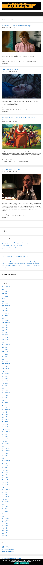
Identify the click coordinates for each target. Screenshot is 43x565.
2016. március (5, 440)
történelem (21, 215)
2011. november (5, 501)
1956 (4, 215)
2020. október (5, 361)
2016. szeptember (6, 429)
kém (26, 261)
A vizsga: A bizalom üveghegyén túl (12, 169)
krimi (24, 261)
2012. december (5, 482)
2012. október (5, 486)
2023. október (5, 303)
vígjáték (34, 61)
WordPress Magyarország (8, 551)
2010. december (5, 518)
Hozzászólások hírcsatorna (8, 549)
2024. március (5, 300)
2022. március (5, 332)
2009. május (5, 532)
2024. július (4, 295)
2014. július (4, 462)
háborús (8, 261)
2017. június (5, 414)
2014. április (5, 465)
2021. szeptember (6, 342)
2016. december (5, 424)
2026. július (4, 288)
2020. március (5, 368)
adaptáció (5, 161)
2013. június (5, 477)
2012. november (5, 484)
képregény (30, 261)
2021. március (5, 353)
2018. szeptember (6, 392)
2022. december (5, 318)
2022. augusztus (6, 324)
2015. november (5, 445)
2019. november (5, 373)
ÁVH (7, 215)
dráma (4, 109)
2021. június (5, 347)
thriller (9, 265)
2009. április (5, 533)
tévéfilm (17, 215)
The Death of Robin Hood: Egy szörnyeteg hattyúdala (14, 242)
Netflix (8, 263)
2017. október (5, 407)
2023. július (4, 308)
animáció (10, 161)
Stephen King (4, 265)
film (4, 59)
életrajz (4, 267)
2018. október (5, 390)
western (32, 265)
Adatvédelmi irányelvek (24, 563)
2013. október (5, 472)
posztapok (12, 263)
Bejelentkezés (5, 546)
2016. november (5, 426)
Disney (29, 256)
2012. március (5, 496)
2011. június (5, 510)
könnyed (20, 61)
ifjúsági (11, 261)
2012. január (5, 499)
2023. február (5, 315)
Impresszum (18, 558)
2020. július (4, 366)
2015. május (5, 455)
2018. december (5, 387)
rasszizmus (21, 263)
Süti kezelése (12, 558)
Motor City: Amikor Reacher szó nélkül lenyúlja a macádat (15, 243)
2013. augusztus (6, 475)
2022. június (5, 327)
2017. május (5, 416)
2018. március (5, 400)
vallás (23, 109)
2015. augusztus (6, 450)
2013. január (5, 480)
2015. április (5, 457)
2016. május (5, 436)
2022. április (5, 330)
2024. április (5, 298)
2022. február (5, 334)
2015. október (5, 446)
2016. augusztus (6, 431)
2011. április (5, 513)
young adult (35, 265)
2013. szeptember (6, 474)
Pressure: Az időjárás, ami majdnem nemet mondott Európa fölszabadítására (19, 247)
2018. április (5, 399)
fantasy (10, 259)
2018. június (5, 395)
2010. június (5, 523)
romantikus (29, 61)
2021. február (5, 354)
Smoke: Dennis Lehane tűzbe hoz (9, 248)
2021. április (5, 351)
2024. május (5, 296)
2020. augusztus (6, 364)
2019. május (5, 378)
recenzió (25, 263)
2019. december (5, 371)
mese (26, 161)
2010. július (4, 521)
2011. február (5, 516)
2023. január (5, 317)
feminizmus (19, 259)
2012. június (5, 492)
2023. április (5, 312)
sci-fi (34, 263)
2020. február (5, 370)
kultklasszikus (22, 161)
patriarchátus (18, 109)
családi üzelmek (9, 61)
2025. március (5, 291)
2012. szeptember (6, 487)
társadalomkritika (15, 265)
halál (35, 259)
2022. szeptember (6, 322)
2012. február (5, 498)
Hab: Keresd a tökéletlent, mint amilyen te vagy (16, 26)
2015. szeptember (6, 448)
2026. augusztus (6, 286)
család (4, 61)
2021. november (5, 339)
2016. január (5, 441)
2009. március (5, 535)
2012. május (5, 494)
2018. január (5, 404)
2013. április (5, 479)
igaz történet (15, 261)
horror (7, 109)
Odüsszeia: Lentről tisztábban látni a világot (12, 245)
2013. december (5, 469)
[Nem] (41, 562)
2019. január (5, 385)
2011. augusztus (6, 506)
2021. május (5, 349)
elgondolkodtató (5, 259)
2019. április (5, 380)
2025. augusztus (6, 289)
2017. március (5, 419)
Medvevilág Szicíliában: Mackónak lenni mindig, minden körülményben (18, 118)
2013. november (5, 470)
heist (39, 259)
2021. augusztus (6, 344)
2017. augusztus (6, 411)
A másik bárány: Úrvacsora (10, 69)
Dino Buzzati (15, 161)
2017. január (5, 422)
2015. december (5, 443)
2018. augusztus (6, 394)
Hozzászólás (5, 63)
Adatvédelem (5, 558)
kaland (20, 261)
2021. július (4, 346)
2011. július (4, 508)
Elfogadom (17, 563)
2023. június (5, 310)
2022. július (4, 325)
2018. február (5, 402)
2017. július (4, 412)
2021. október (5, 341)
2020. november (5, 359)
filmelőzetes (25, 259)
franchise (31, 259)
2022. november (5, 320)
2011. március (5, 515)
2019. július (4, 375)
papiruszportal (8, 59)
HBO (37, 259)
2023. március (5, 313)
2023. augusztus (6, 306)
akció (12, 257)
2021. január (5, 356)
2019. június (5, 376)
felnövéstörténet (14, 259)
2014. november (5, 458)
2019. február (5, 383)
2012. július (4, 491)
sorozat (38, 263)
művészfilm (12, 109)
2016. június (5, 434)
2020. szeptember (6, 363)
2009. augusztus (6, 527)
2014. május (5, 463)
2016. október (5, 428)
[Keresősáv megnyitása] (41, 14)
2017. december (5, 405)
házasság (16, 61)
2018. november (5, 388)
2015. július (4, 452)
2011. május (5, 511)
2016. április (5, 438)
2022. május (5, 329)
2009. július (4, 528)
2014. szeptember (6, 460)
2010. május (5, 525)
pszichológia (17, 263)
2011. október (5, 503)
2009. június (5, 530)
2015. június (5, 453)
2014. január (5, 467)
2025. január (5, 293)
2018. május (5, 397)
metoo (5, 263)
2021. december (5, 337)
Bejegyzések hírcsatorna (7, 547)
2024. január (5, 301)
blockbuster (21, 257)
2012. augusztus (6, 489)
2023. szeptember (6, 305)
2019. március (5, 382)
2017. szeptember (6, 409)
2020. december (5, 358)
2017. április (5, 417)
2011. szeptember (6, 504)
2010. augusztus (6, 520)
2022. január (5, 336)
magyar (24, 61)
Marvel (37, 261)
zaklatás (26, 109)
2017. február (5, 421)
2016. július (4, 433)
